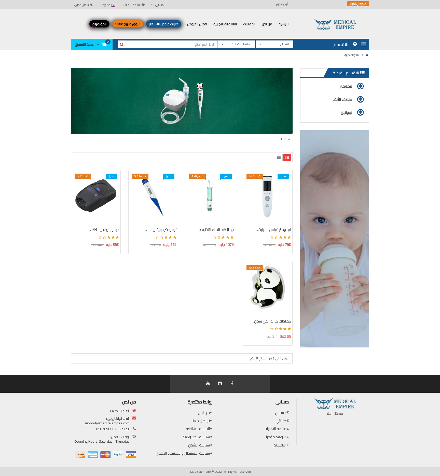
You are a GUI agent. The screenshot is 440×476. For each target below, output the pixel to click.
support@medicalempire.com (107, 423)
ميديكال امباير (358, 3)
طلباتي (281, 420)
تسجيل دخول (82, 5)
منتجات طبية (352, 55)
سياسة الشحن (199, 445)
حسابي (280, 412)
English (106, 5)
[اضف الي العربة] (250, 184)
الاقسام (279, 445)
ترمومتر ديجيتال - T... (160, 229)
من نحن (204, 412)
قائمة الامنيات (275, 428)
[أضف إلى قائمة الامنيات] (250, 193)
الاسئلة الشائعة (198, 428)
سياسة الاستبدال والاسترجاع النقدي (183, 453)
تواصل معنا (200, 420)
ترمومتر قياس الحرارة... (273, 229)
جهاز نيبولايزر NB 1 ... (104, 229)
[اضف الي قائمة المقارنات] (250, 202)
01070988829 (107, 429)
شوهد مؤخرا (276, 437)
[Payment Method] (131, 454)
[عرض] (250, 211)
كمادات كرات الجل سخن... (271, 321)
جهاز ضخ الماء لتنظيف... (216, 229)
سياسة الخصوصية (196, 437)
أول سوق (282, 4)
